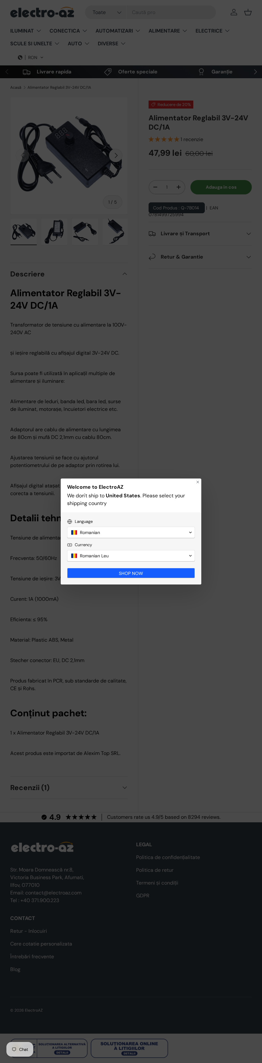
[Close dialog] (198, 482)
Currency (83, 544)
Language (84, 521)
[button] (131, 532)
